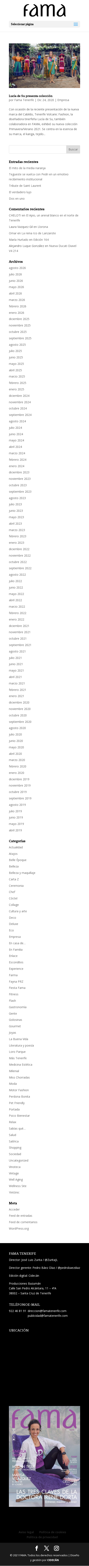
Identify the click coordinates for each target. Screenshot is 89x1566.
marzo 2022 (17, 606)
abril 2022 (15, 600)
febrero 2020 (17, 766)
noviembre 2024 (20, 402)
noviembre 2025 (20, 325)
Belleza (14, 866)
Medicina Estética (20, 1064)
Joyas (12, 1033)
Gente (13, 1013)
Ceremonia (16, 886)
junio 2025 (16, 357)
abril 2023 (15, 523)
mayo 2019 (16, 824)
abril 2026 (15, 293)
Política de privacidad (42, 1537)
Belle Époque (17, 860)
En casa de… (17, 943)
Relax (12, 1122)
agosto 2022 (17, 575)
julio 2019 (15, 811)
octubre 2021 (18, 638)
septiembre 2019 (20, 798)
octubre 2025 (18, 332)
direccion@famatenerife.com (47, 1311)
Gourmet (15, 1026)
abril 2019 (15, 830)
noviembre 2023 (20, 479)
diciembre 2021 (19, 626)
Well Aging (16, 1179)
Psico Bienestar (19, 1116)
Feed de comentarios (23, 1222)
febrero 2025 (17, 383)
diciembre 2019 (19, 779)
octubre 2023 (18, 485)
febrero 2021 (17, 690)
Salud (12, 1135)
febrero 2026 (17, 306)
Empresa (63, 100)
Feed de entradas (20, 1216)
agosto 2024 (17, 421)
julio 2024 (15, 428)
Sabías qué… (17, 1128)
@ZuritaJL (51, 1260)
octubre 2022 (18, 562)
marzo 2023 (17, 530)
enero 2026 (16, 313)
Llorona (43, 227)
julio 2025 (15, 351)
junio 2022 (16, 587)
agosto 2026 (17, 268)
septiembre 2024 (20, 415)
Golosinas (15, 1020)
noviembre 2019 (20, 785)
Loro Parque (17, 1052)
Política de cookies (52, 1532)
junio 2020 (16, 741)
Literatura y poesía (21, 1045)
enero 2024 (16, 466)
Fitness (13, 994)
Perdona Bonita (19, 1096)
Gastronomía (17, 1007)
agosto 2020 (17, 728)
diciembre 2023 (19, 472)
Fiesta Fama (17, 988)
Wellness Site (17, 1186)
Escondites (16, 962)
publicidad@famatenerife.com (48, 1316)
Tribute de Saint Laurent (25, 186)
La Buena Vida (18, 1039)
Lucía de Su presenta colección (30, 96)
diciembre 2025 (19, 319)
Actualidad (16, 847)
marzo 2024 (17, 453)
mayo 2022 (16, 594)
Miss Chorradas (19, 1077)
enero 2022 (16, 619)
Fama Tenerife (24, 100)
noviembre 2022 (20, 555)
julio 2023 (15, 504)
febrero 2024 (17, 460)
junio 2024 (16, 434)
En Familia (16, 950)
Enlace (13, 956)
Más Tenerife (18, 1058)
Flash (12, 1001)
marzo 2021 (17, 683)
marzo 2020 (17, 760)
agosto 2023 (17, 498)
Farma (13, 975)
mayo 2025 (16, 364)
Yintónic (14, 1192)
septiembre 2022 (20, 568)
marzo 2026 (17, 300)
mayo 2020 (16, 747)
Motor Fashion (19, 1090)
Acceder (14, 1209)
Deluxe (13, 924)
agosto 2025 (17, 345)
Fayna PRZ (16, 981)
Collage (14, 905)
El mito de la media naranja (27, 168)
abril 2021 (15, 677)
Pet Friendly (17, 1103)
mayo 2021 (16, 670)
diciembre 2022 (19, 549)
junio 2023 (16, 511)
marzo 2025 (17, 376)
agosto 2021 (17, 651)
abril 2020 (15, 754)
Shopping (15, 1147)
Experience (16, 969)
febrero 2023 (17, 536)
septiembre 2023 (20, 491)
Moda (13, 1084)
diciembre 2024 (19, 396)
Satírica (14, 1141)
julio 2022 (15, 581)
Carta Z (14, 879)
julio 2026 (15, 274)
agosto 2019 (17, 805)
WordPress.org (19, 1228)
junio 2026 (16, 281)
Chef (12, 892)
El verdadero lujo (20, 192)
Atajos (13, 854)
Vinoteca (14, 1167)
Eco (11, 930)
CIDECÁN (53, 1560)
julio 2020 (15, 734)
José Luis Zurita (31, 1260)
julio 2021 (15, 658)
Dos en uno (17, 198)
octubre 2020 (18, 715)
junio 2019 (16, 817)
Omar (13, 233)
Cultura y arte (18, 911)
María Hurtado (18, 240)
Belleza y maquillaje (22, 873)
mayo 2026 (16, 287)
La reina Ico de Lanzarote (39, 233)
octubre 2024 (18, 408)
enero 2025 (16, 389)
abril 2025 (15, 370)
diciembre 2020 (19, 702)
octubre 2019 (18, 792)
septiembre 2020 (20, 722)
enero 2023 (16, 543)
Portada (14, 1109)
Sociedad (15, 1154)
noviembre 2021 (20, 632)
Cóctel (13, 898)
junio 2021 (16, 664)
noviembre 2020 (20, 709)
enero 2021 (16, 696)
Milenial (14, 1071)
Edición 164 (41, 240)
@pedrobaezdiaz (69, 1268)
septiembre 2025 (20, 338)
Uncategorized (18, 1160)
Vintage (14, 1173)
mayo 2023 (16, 517)
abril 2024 (15, 447)
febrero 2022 (17, 613)
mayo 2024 (16, 440)
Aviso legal (26, 1532)
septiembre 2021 (20, 645)
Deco (12, 918)
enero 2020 (16, 773)
